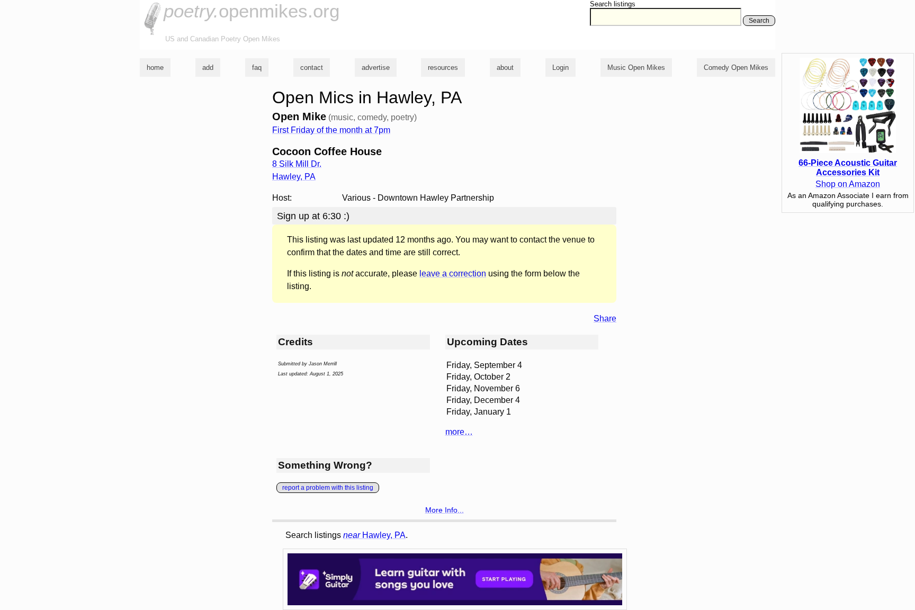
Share (605, 318)
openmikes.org (251, 11)
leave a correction (452, 273)
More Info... (444, 510)
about (505, 67)
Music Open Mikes (636, 67)
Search (759, 20)
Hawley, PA (374, 535)
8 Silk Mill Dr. (296, 163)
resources (443, 67)
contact (311, 67)
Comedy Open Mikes (736, 67)
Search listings (612, 4)
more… (459, 431)
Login (560, 67)
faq (257, 67)
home (155, 67)
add (207, 67)
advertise (376, 67)
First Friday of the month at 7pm (331, 129)
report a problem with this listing (327, 487)
